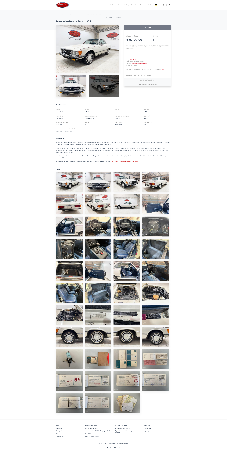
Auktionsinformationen (147, 80)
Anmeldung (147, 429)
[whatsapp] (111, 447)
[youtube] (115, 447)
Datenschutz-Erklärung (92, 436)
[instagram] (119, 447)
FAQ (57, 433)
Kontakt (150, 5)
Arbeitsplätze (60, 436)
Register (146, 431)
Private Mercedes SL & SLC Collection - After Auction (74, 15)
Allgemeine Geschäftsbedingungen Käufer (98, 431)
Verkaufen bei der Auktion (122, 428)
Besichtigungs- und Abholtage (148, 84)
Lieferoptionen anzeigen (139, 63)
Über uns (59, 428)
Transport (143, 5)
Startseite (111, 5)
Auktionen (119, 5)
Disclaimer (88, 433)
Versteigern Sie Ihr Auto (131, 5)
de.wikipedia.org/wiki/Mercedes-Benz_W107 (125, 162)
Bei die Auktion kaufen (92, 428)
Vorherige (109, 17)
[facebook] (107, 447)
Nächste (118, 17)
